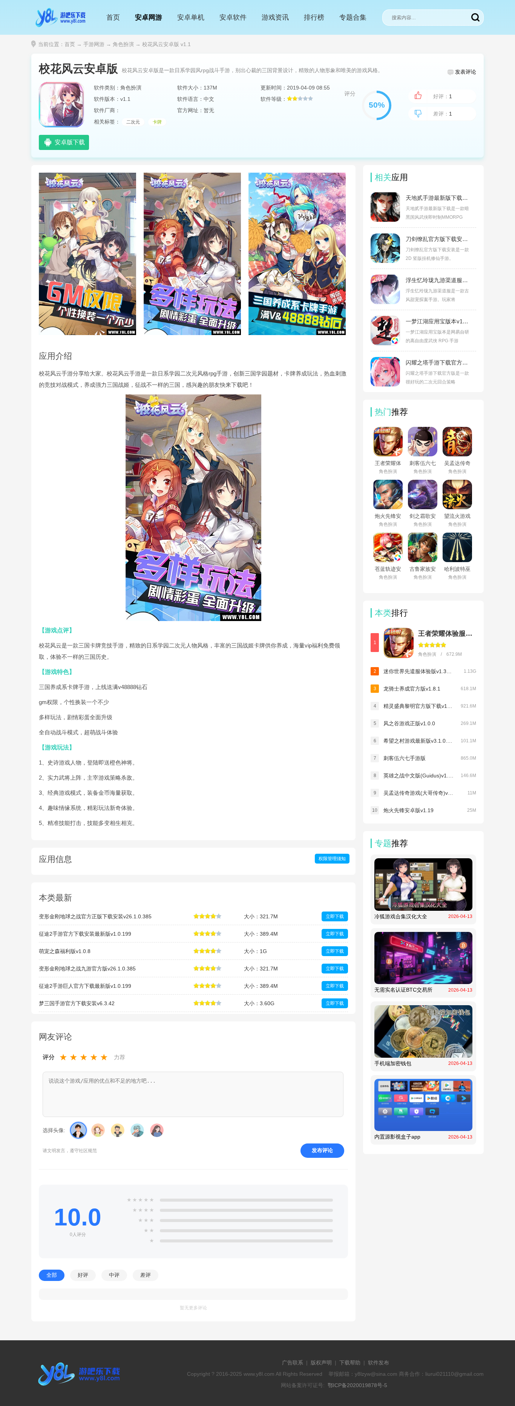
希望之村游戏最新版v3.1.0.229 (418, 741)
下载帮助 (349, 1363)
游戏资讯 (275, 17)
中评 (114, 1275)
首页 (113, 17)
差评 (145, 1275)
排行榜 (314, 17)
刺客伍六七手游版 (404, 758)
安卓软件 (233, 17)
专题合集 (352, 17)
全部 (51, 1275)
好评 (83, 1275)
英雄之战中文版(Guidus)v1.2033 (418, 776)
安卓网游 (148, 17)
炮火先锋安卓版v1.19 (408, 810)
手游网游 (93, 44)
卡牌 (157, 122)
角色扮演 (123, 44)
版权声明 (321, 1363)
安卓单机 (190, 17)
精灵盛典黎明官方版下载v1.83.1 (418, 706)
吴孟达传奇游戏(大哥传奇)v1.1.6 (418, 793)
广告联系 (292, 1363)
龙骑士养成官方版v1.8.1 (411, 689)
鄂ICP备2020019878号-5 (357, 1385)
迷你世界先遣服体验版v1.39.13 (418, 671)
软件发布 (378, 1363)
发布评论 (322, 1150)
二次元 (133, 122)
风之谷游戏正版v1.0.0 (409, 723)
